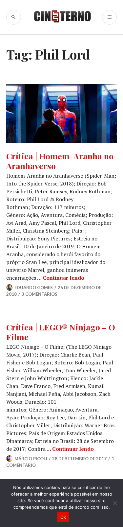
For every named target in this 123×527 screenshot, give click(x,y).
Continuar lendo (63, 277)
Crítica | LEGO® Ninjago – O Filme (60, 332)
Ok (63, 517)
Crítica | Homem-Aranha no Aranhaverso (59, 160)
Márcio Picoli (30, 458)
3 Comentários (39, 294)
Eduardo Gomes (33, 287)
